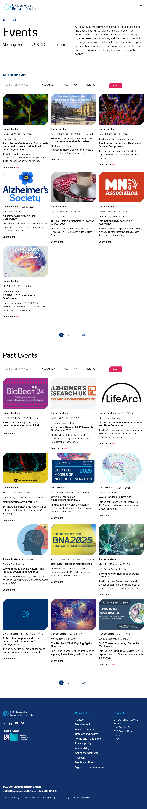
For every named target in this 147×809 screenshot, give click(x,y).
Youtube (16, 723)
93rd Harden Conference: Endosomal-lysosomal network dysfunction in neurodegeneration (25, 131)
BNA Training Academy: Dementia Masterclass (121, 632)
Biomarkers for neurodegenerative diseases (121, 560)
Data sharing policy (86, 734)
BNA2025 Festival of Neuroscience (73, 554)
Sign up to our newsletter (90, 767)
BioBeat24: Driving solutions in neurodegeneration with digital (25, 406)
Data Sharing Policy (11, 797)
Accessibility (82, 748)
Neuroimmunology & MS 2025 (25, 487)
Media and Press (85, 762)
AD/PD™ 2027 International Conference (25, 282)
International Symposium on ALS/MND (121, 208)
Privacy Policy (49, 797)
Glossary (80, 758)
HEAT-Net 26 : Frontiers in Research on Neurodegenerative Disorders (73, 128)
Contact (79, 720)
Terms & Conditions (31, 797)
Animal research (84, 729)
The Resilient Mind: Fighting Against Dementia (73, 631)
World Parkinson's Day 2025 (121, 485)
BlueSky (22, 723)
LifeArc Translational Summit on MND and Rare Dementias (121, 412)
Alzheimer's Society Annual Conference (25, 205)
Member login (83, 724)
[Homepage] (18, 715)
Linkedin (10, 723)
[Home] (5, 20)
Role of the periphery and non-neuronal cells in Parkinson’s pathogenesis (25, 630)
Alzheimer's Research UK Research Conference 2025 (73, 414)
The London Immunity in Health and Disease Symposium (121, 130)
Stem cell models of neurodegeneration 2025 (73, 486)
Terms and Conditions (88, 739)
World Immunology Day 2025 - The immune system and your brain (25, 558)
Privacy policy (83, 743)
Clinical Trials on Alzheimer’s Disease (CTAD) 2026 (73, 208)
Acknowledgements (86, 753)
